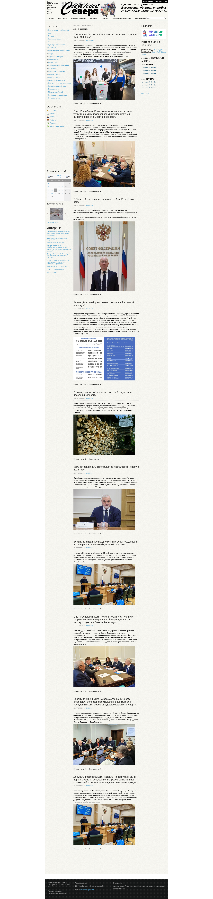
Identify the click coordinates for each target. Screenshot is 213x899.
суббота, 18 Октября (149, 85)
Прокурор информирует (58, 95)
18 (59, 190)
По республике (54, 98)
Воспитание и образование (59, 51)
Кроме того (52, 62)
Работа (53, 120)
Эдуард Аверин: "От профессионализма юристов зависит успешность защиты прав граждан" (59, 248)
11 (59, 187)
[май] (68, 177)
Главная (51, 18)
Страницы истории (55, 57)
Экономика (52, 42)
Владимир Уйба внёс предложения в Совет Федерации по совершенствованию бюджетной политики (105, 543)
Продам (53, 110)
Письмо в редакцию (78, 18)
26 (62, 193)
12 (62, 187)
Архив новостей (87, 25)
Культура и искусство (56, 45)
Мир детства (53, 59)
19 (62, 190)
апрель (59, 175)
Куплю (52, 113)
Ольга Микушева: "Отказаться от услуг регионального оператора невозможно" (58, 233)
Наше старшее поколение (58, 65)
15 (48, 190)
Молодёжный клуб (55, 92)
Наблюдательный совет (57, 86)
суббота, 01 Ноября (149, 73)
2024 (59, 177)
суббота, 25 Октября (149, 82)
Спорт (50, 54)
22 (48, 193)
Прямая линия (54, 89)
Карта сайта (62, 18)
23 (52, 193)
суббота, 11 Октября (149, 88)
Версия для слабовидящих (155, 1)
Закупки (104, 18)
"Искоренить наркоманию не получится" (57, 239)
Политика (52, 48)
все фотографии (52, 223)
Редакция (93, 18)
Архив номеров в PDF (57, 80)
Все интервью (51, 272)
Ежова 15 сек (155, 53)
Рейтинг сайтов (54, 74)
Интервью (52, 68)
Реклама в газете (141, 18)
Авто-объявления (57, 126)
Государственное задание (121, 18)
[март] (50, 177)
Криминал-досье (55, 39)
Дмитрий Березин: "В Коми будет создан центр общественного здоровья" (58, 255)
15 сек (154, 49)
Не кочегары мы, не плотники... (57, 267)
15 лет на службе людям (55, 270)
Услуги (52, 117)
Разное (53, 123)
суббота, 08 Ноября (149, 70)
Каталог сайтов (54, 77)
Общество (52, 36)
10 (55, 187)
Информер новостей (56, 71)
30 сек (160, 49)
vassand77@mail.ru (87, 890)
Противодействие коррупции (59, 83)
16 (52, 190)
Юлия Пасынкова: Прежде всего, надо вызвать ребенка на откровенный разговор (58, 262)
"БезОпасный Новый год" (55, 243)
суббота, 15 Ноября (149, 67)
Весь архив (145, 93)
